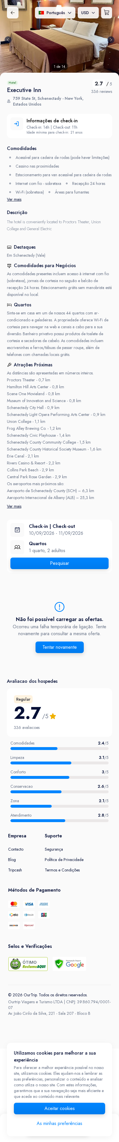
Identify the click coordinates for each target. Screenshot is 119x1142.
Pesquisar (59, 563)
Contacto (15, 849)
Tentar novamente (59, 647)
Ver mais (14, 199)
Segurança (54, 849)
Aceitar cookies (59, 1108)
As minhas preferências (59, 1123)
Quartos (38, 543)
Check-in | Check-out (52, 526)
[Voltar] (12, 12)
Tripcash (15, 870)
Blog (12, 859)
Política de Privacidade (64, 859)
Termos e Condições (62, 870)
